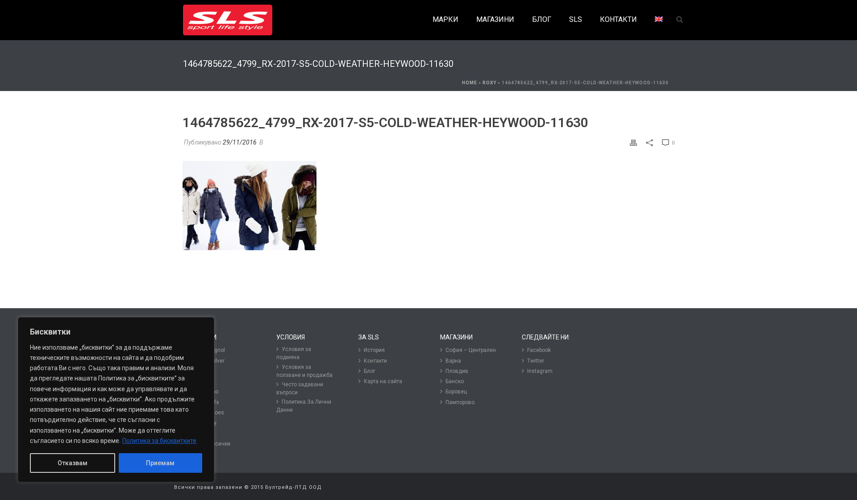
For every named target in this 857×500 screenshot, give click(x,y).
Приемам (160, 463)
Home (469, 82)
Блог (369, 371)
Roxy (489, 82)
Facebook (539, 350)
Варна (453, 361)
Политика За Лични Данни (303, 406)
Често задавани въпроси (299, 388)
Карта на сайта (383, 381)
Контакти (375, 361)
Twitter (535, 361)
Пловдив (456, 371)
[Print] (633, 142)
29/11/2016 (240, 142)
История (374, 350)
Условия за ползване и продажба (304, 371)
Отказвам (72, 463)
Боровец (456, 391)
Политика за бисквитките (159, 440)
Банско (454, 381)
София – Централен (470, 350)
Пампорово (459, 402)
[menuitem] (659, 20)
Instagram (540, 371)
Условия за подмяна (293, 353)
